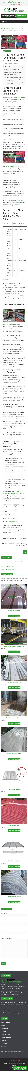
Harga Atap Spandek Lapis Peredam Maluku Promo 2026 (14, 539)
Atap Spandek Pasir (12, 28)
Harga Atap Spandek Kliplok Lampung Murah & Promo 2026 (13, 544)
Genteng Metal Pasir (6, 1037)
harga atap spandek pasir (16, 202)
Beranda (3, 28)
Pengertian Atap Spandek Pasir (13, 76)
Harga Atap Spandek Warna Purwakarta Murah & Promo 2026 (16, 2)
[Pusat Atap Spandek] (3, 21)
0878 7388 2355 (12, 522)
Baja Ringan (4, 1046)
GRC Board (3, 1031)
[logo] (12, 979)
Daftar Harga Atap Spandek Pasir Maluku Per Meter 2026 (12, 73)
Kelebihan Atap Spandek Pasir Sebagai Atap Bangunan (15, 82)
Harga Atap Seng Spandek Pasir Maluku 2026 (12, 70)
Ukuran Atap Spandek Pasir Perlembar (15, 77)
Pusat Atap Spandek (8, 63)
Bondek (3, 1025)
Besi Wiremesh (4, 1028)
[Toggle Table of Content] (22, 67)
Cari (25, 552)
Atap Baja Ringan (5, 1022)
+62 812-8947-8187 (12, 518)
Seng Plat (3, 1040)
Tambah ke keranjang (14, 616)
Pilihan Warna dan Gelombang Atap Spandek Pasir (14, 79)
